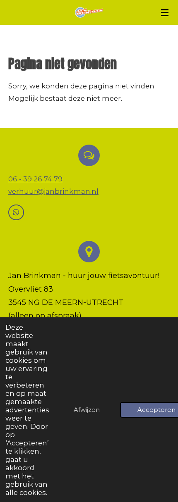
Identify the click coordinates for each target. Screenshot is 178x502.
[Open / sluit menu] (165, 12)
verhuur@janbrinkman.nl (53, 191)
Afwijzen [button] (87, 410)
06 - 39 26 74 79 (35, 179)
